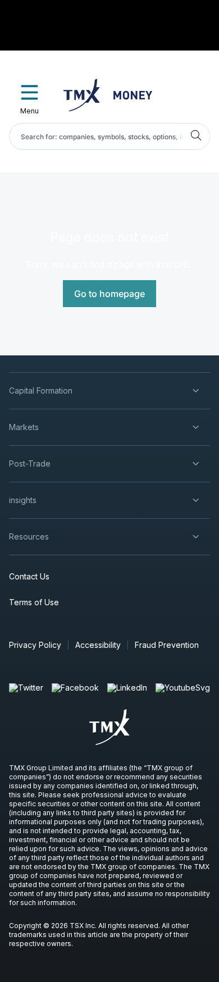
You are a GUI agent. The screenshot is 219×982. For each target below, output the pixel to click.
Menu (29, 111)
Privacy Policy (35, 645)
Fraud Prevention (167, 645)
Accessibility (98, 645)
